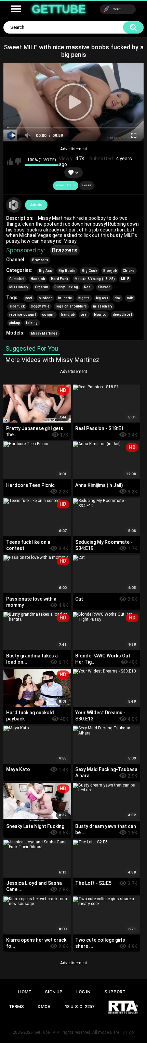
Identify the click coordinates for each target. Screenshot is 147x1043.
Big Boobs (67, 271)
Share (86, 185)
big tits (84, 298)
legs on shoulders (71, 306)
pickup (14, 323)
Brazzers (65, 250)
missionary (102, 306)
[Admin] (14, 205)
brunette (65, 298)
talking (32, 323)
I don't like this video (18, 161)
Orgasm (42, 287)
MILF (125, 279)
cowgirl (48, 314)
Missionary (19, 287)
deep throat (122, 314)
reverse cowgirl (22, 314)
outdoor (45, 298)
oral (84, 314)
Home (24, 991)
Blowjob (110, 271)
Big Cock (89, 271)
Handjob (38, 279)
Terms (16, 1006)
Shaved (104, 287)
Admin (36, 204)
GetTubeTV (44, 1032)
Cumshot (17, 279)
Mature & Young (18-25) (95, 279)
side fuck (17, 306)
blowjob (100, 314)
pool (28, 298)
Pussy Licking (66, 287)
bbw (118, 298)
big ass (102, 298)
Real (88, 287)
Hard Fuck (59, 279)
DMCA (44, 1006)
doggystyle (40, 306)
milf (130, 298)
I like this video (10, 161)
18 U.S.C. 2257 (79, 1006)
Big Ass (45, 271)
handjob (68, 314)
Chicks (129, 271)
